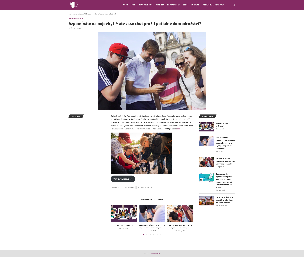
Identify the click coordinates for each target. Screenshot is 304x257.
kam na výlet (116, 187)
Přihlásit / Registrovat (213, 5)
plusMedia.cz (155, 253)
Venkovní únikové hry (122, 179)
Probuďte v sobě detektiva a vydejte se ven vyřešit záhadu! (225, 161)
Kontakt (195, 5)
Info (133, 5)
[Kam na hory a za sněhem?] (124, 213)
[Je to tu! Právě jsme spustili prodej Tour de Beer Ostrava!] (206, 200)
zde (178, 129)
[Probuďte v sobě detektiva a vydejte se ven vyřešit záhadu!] (180, 213)
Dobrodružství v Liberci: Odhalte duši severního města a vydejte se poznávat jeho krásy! (225, 143)
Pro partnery (173, 5)
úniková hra (129, 187)
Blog (185, 5)
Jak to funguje (145, 5)
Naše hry (160, 5)
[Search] (234, 5)
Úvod (125, 5)
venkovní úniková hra (145, 187)
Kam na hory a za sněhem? (124, 225)
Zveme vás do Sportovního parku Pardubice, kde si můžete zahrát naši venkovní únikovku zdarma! (224, 180)
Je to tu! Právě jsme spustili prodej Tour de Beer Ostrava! (224, 200)
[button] (114, 220)
